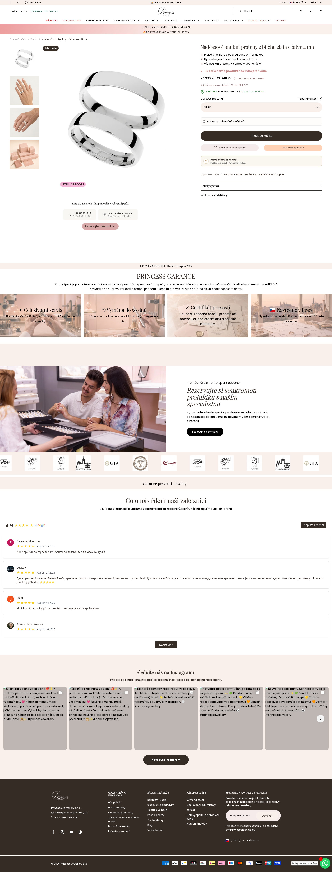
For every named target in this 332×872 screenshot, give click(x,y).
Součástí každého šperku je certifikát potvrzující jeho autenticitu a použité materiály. (207, 319)
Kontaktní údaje (157, 800)
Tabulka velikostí (157, 810)
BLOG (24, 11)
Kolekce (34, 39)
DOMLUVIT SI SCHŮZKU (44, 11)
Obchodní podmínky (120, 812)
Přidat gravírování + (225, 122)
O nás (282, 2)
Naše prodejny (116, 807)
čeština (314, 2)
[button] (321, 11)
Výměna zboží (195, 800)
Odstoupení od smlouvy (201, 805)
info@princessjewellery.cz (71, 812)
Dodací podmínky (119, 826)
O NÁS (13, 11)
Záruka (191, 810)
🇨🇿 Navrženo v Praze (292, 310)
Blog (150, 825)
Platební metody (197, 823)
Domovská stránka (18, 39)
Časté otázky (155, 820)
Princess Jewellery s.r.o (74, 863)
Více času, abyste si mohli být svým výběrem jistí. (124, 318)
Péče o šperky (155, 815)
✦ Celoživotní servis (40, 310)
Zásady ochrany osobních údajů (124, 819)
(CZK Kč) (298, 2)
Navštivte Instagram (166, 760)
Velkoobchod (155, 830)
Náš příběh (114, 802)
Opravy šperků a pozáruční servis (203, 816)
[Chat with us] (325, 863)
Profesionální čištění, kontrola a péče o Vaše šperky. (40, 318)
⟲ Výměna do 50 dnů (124, 310)
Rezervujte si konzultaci (100, 226)
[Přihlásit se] (311, 11)
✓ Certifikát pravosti (208, 307)
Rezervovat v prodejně (293, 148)
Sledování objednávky (160, 805)
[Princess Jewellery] (166, 11)
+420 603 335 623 (66, 817)
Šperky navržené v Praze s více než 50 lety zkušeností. (291, 318)
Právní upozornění (119, 831)
